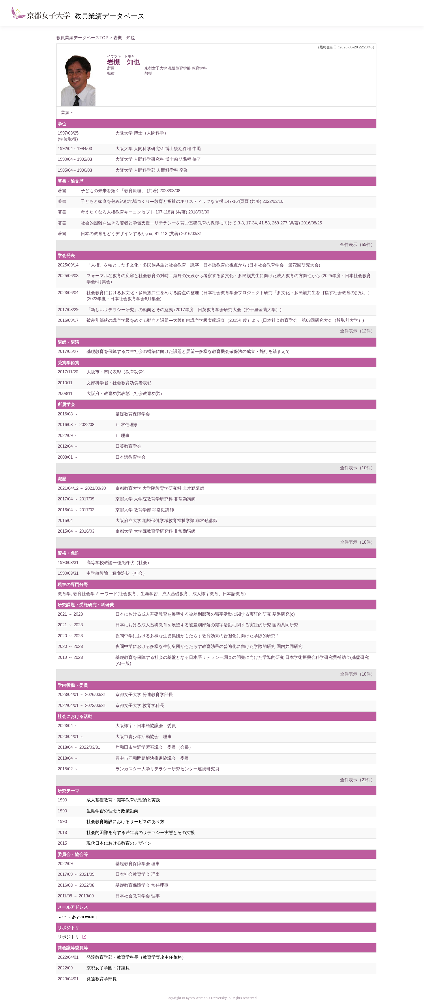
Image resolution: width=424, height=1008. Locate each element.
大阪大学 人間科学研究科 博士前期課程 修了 (158, 159)
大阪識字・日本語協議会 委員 (145, 725)
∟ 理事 (122, 435)
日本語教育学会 (130, 457)
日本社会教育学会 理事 (137, 874)
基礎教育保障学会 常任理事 (141, 885)
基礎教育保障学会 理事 (137, 863)
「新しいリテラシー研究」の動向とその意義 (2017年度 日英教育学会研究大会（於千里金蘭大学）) (184, 309)
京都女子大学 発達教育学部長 (144, 694)
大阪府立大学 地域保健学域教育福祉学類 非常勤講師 (166, 520)
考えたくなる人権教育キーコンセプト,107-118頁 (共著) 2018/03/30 (145, 211)
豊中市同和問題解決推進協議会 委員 (152, 758)
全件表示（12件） (357, 330)
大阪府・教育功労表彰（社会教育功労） (125, 393)
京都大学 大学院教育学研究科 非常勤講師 (155, 498)
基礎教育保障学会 (132, 413)
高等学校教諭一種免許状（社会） (119, 562)
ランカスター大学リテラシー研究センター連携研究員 (167, 768)
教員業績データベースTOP (82, 37)
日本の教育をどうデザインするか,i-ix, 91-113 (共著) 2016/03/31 (141, 233)
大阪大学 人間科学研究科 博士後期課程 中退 (158, 148)
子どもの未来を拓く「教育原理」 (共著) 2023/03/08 (130, 190)
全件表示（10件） (357, 467)
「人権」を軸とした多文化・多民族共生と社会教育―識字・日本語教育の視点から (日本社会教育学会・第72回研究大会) (203, 264)
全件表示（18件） (357, 542)
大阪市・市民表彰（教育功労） (117, 371)
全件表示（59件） (357, 244)
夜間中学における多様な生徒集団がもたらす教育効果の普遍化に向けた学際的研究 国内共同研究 (209, 646)
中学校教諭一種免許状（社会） (117, 573)
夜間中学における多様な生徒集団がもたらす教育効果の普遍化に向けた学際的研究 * (196, 635)
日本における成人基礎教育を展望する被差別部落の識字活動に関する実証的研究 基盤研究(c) (205, 614)
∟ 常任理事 (126, 424)
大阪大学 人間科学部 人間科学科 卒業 (151, 170)
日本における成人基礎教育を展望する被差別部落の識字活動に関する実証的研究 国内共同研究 (206, 624)
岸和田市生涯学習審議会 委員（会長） (154, 747)
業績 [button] (65, 112)
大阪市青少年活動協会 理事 (143, 736)
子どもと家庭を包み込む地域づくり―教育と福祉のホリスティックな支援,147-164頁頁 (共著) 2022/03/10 (182, 201)
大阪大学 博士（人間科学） (141, 133)
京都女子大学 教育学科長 (139, 705)
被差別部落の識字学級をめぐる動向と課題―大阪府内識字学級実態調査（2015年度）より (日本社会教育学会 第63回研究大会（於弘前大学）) (225, 320)
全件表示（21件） (357, 779)
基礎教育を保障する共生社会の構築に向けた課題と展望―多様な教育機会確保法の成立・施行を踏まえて (188, 351)
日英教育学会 (128, 446)
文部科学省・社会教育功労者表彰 (119, 382)
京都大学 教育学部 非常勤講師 (144, 509)
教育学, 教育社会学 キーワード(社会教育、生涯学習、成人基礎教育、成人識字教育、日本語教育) (152, 593)
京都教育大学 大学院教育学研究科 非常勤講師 (159, 488)
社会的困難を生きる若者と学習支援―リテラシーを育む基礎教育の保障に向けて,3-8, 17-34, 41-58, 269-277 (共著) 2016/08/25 (201, 222)
